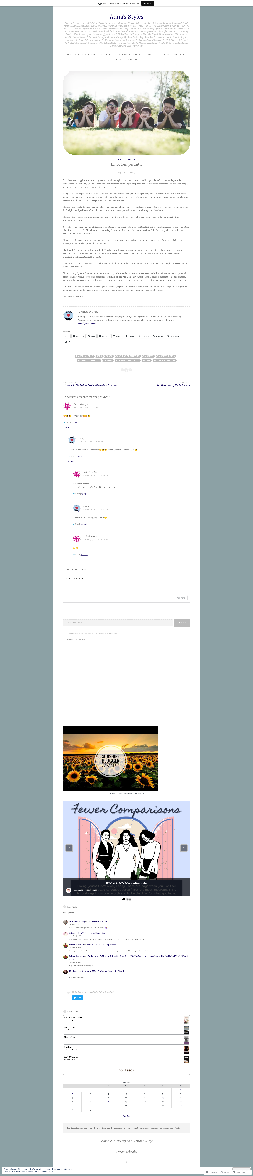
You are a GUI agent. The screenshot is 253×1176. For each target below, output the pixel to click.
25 (108, 1106)
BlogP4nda (74, 971)
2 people (75, 422)
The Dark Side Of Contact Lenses (173, 384)
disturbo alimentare (128, 356)
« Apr (124, 1116)
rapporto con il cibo (127, 360)
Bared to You (69, 1027)
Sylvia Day (69, 1030)
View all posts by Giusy (86, 323)
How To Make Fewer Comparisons (126, 882)
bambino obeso (84, 356)
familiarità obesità (89, 360)
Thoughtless (69, 1037)
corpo (109, 356)
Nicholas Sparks (71, 1020)
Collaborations (109, 54)
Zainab (72, 933)
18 (108, 1102)
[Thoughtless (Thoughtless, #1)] (186, 1043)
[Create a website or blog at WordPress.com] (126, 1162)
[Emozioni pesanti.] (126, 113)
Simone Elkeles (70, 1060)
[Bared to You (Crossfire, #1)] (186, 1033)
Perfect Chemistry (71, 1057)
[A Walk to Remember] (186, 1023)
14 (163, 1098)
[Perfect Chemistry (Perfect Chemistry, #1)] (186, 1063)
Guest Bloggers (131, 54)
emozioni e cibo (166, 356)
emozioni (148, 356)
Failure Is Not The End (97, 921)
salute (146, 360)
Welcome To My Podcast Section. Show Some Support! (90, 384)
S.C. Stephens (70, 1040)
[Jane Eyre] (186, 1053)
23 (72, 1106)
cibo (99, 356)
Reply (66, 427)
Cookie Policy (51, 1172)
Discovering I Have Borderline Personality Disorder (104, 971)
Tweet (79, 998)
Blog (81, 54)
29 (181, 1106)
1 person (84, 555)
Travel (119, 60)
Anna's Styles (126, 16)
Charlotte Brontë (71, 1050)
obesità (108, 360)
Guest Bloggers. (126, 159)
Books (91, 54)
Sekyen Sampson (76, 945)
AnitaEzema (78, 890)
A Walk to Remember (73, 1017)
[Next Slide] (184, 848)
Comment (180, 598)
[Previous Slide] (69, 848)
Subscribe (182, 622)
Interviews (150, 54)
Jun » (129, 1116)
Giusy (132, 172)
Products (179, 54)
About (70, 54)
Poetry (165, 54)
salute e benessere (165, 360)
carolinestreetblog (77, 921)
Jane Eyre (68, 1047)
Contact (132, 60)
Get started (147, 3)
